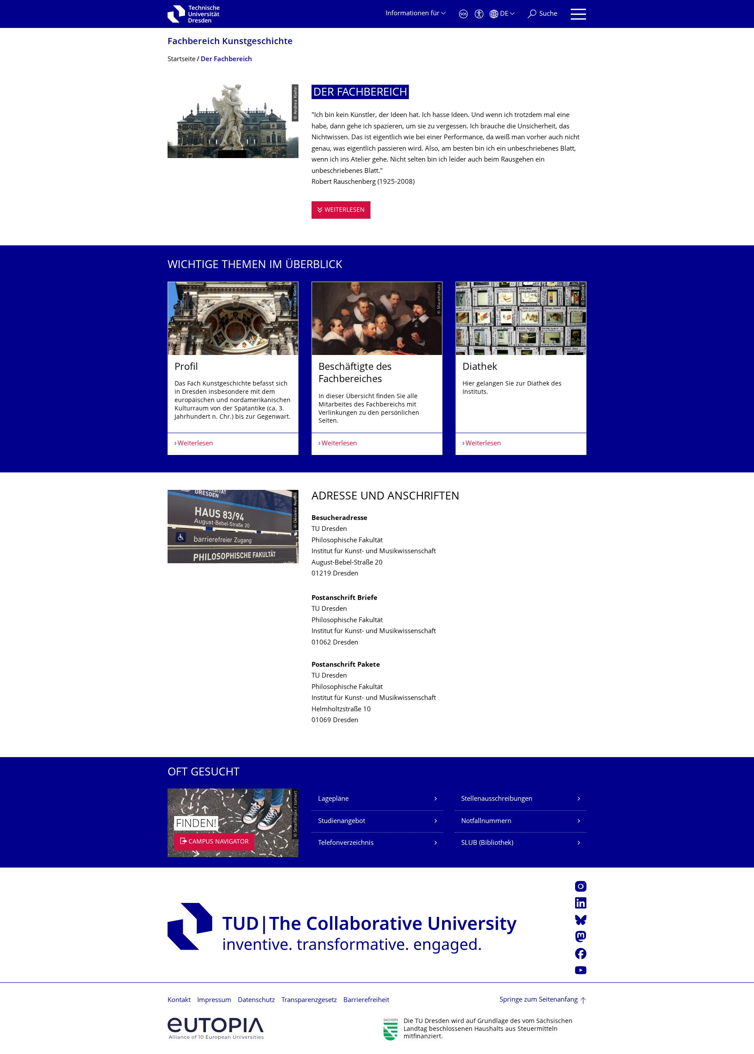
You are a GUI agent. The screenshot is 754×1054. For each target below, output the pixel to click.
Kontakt (179, 1000)
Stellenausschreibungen (496, 799)
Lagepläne (333, 799)
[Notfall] (463, 14)
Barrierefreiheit (366, 1000)
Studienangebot (341, 821)
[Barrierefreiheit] (479, 14)
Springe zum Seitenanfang (539, 1000)
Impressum (214, 1000)
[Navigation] (578, 14)
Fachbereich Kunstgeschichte (230, 42)
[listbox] (377, 368)
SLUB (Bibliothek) (487, 843)
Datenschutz (256, 1000)
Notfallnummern (486, 821)
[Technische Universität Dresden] (193, 14)
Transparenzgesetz (309, 1000)
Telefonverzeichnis (346, 843)
